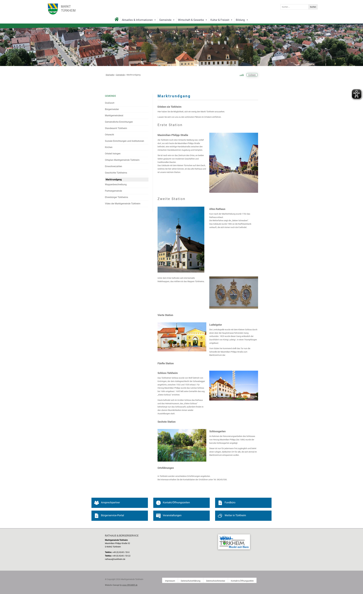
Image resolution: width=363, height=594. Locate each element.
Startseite (110, 75)
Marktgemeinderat (114, 115)
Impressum (170, 581)
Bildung (240, 20)
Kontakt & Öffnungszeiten (242, 581)
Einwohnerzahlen (113, 166)
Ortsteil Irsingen (113, 153)
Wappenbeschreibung (116, 184)
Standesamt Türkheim (116, 128)
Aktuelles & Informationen (137, 20)
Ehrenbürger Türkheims (116, 197)
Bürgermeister (112, 109)
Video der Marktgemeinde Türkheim (122, 203)
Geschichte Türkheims (116, 172)
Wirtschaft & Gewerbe (191, 20)
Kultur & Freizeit (219, 20)
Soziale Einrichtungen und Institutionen (124, 141)
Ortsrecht (109, 134)
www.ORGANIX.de (129, 585)
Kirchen (108, 147)
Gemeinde (165, 20)
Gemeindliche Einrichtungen (119, 122)
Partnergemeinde (113, 191)
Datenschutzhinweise (215, 581)
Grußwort (109, 103)
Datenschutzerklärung (190, 581)
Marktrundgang (114, 179)
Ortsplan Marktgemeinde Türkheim (122, 160)
